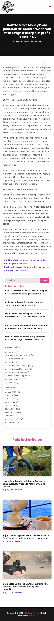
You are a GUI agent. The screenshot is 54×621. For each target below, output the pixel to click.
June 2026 (9, 399)
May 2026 (9, 402)
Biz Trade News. (32, 613)
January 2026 (11, 416)
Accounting (10, 352)
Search (44, 280)
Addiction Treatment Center (17, 355)
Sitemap (32, 615)
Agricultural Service (13, 379)
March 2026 (10, 409)
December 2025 (12, 419)
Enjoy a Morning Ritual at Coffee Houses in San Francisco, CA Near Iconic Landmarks (26, 537)
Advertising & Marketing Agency (19, 365)
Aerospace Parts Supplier (16, 375)
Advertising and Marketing (16, 369)
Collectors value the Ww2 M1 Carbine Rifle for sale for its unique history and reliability (26, 586)
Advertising (10, 362)
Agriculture (10, 382)
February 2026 (11, 412)
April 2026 (9, 405)
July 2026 (9, 395)
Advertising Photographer (16, 372)
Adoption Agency (12, 358)
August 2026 (10, 392)
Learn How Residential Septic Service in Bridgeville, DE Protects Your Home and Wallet (24, 484)
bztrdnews (18, 42)
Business (39, 42)
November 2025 (12, 422)
